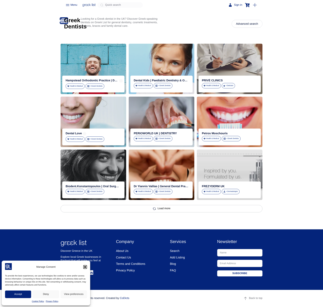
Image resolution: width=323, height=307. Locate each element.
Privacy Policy (52, 301)
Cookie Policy (38, 301)
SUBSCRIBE (239, 273)
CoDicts (124, 298)
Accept (18, 294)
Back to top (255, 298)
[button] (85, 267)
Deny (46, 294)
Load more (164, 208)
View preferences (74, 294)
